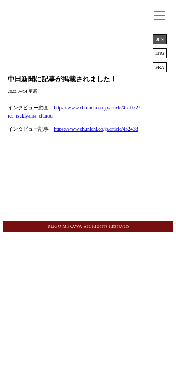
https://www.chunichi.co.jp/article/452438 (96, 129)
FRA (159, 67)
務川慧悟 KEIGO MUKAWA (88, 19)
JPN (160, 39)
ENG (159, 53)
